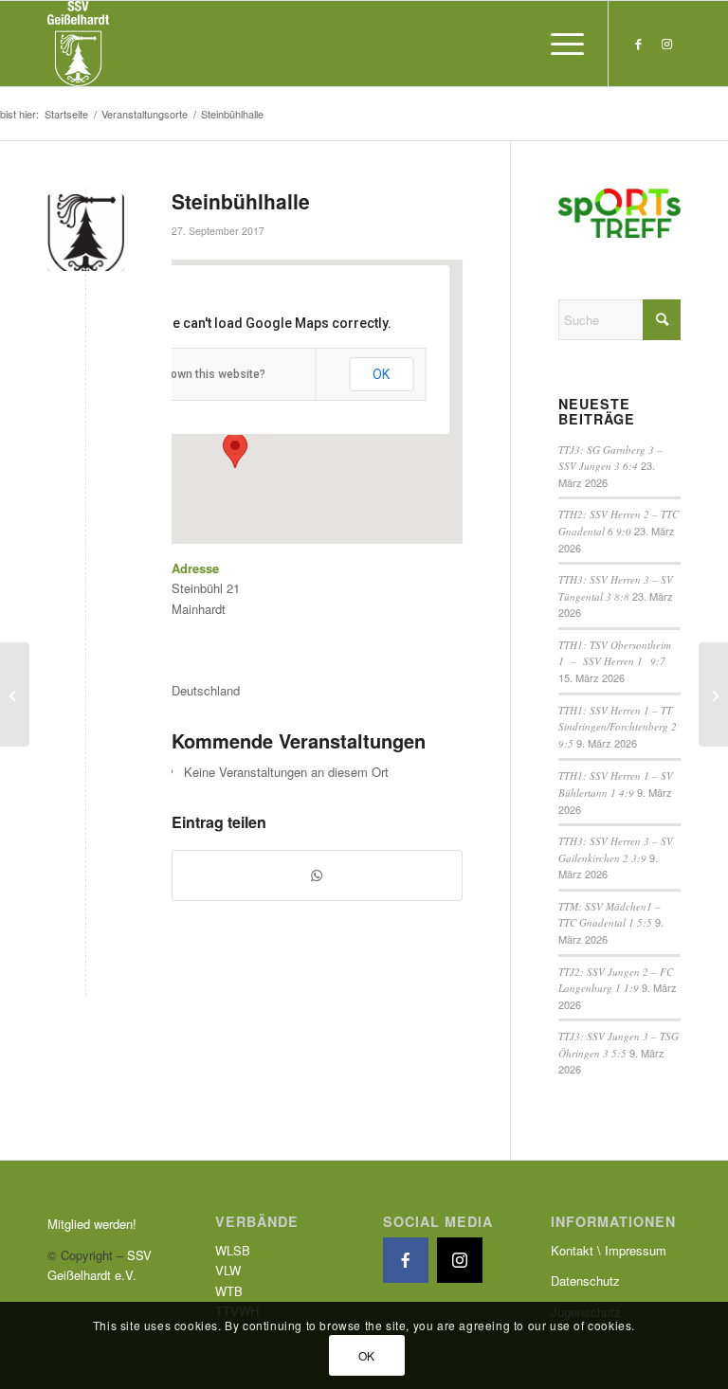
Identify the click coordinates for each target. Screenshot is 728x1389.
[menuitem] (558, 43)
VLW (228, 1270)
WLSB (232, 1250)
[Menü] (558, 43)
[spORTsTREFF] (713, 694)
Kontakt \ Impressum (608, 1250)
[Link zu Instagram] (666, 43)
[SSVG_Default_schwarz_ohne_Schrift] (85, 232)
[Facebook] (405, 1260)
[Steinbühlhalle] (14, 694)
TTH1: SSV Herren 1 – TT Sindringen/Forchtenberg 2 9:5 (617, 726)
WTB (229, 1291)
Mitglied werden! (91, 1224)
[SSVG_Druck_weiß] (78, 43)
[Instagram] (459, 1260)
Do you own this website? (198, 374)
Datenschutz (585, 1281)
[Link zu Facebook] (638, 43)
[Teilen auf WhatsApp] (317, 875)
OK (381, 374)
